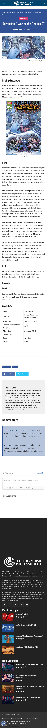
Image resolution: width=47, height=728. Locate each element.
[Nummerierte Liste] (15, 487)
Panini (15, 367)
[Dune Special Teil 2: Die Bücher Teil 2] (8, 650)
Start (3, 12)
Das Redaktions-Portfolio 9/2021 (26, 625)
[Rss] (4, 604)
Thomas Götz (17, 29)
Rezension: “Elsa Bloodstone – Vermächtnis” (29, 636)
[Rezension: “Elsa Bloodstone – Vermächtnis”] (8, 639)
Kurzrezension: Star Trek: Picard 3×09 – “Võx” (29, 664)
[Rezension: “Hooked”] (8, 617)
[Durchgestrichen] (12, 487)
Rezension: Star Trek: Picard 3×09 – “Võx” (28, 697)
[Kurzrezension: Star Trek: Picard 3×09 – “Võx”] (8, 667)
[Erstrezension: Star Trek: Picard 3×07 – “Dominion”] (8, 678)
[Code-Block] (23, 487)
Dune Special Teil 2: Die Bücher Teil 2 (27, 647)
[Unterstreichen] (10, 487)
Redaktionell (11, 12)
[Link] (26, 487)
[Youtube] (27, 604)
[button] (21, 721)
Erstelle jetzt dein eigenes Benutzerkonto (19, 430)
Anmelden (40, 473)
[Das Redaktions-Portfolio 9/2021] (8, 628)
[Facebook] (10, 604)
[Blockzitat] (21, 487)
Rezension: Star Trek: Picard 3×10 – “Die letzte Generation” (30, 687)
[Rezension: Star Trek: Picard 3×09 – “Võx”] (8, 700)
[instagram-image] (9, 529)
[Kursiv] (7, 487)
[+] (32, 488)
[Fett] (4, 487)
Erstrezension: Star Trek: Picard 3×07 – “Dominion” (27, 676)
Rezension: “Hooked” (22, 614)
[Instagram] (21, 604)
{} (29, 488)
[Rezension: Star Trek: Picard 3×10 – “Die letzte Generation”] (8, 689)
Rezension (19, 12)
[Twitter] (15, 604)
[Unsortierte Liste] (18, 487)
